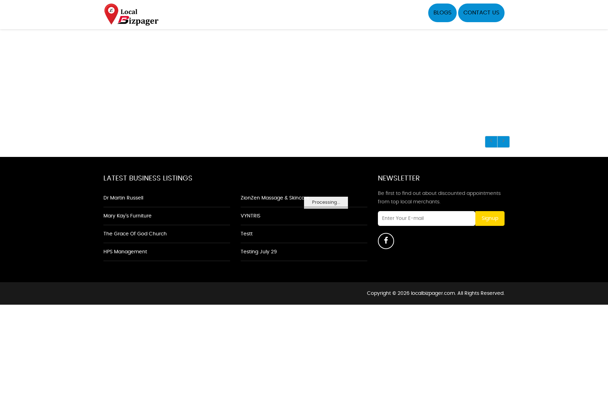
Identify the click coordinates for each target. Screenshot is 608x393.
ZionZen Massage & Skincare (275, 198)
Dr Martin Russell (123, 198)
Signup (490, 218)
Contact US (481, 12)
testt (247, 234)
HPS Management (125, 251)
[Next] (503, 142)
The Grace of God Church (135, 234)
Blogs (442, 12)
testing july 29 (259, 251)
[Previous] (491, 142)
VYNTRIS (250, 216)
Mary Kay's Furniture (127, 216)
